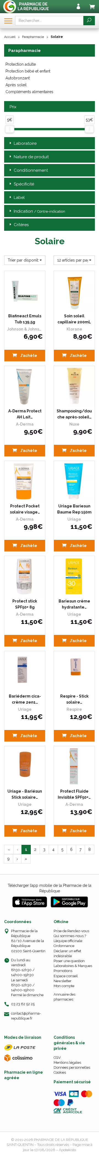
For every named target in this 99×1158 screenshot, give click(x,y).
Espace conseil (66, 976)
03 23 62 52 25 (23, 1004)
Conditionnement (31, 170)
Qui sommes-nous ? (70, 936)
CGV (57, 1058)
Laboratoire (25, 143)
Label (19, 197)
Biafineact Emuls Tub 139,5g (24, 319)
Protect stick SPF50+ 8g (24, 604)
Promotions (63, 971)
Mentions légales (67, 1062)
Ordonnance (64, 946)
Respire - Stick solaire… (74, 699)
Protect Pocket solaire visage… (25, 509)
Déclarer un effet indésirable (67, 953)
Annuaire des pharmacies (64, 996)
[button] (24, 260)
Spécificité (24, 184)
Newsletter (63, 981)
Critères (21, 224)
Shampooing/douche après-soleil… (74, 414)
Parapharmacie (33, 37)
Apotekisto (67, 1150)
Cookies (60, 1072)
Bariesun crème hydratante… (74, 604)
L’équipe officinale (68, 941)
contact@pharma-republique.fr (26, 1015)
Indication (39, 211)
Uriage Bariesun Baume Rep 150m (74, 509)
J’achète (28, 355)
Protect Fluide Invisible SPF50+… (74, 794)
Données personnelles (72, 1067)
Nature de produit (31, 156)
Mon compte (64, 986)
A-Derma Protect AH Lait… (25, 414)
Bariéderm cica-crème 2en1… (25, 699)
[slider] (9, 129)
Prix (13, 107)
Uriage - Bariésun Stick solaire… (24, 794)
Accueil (9, 37)
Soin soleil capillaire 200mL (74, 319)
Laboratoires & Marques (73, 966)
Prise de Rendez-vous (71, 931)
